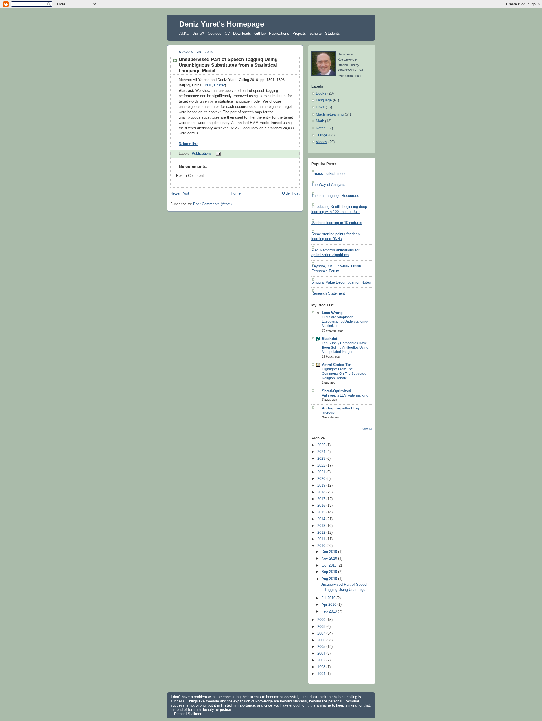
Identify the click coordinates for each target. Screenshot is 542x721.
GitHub (260, 33)
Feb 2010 (330, 611)
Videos (321, 142)
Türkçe (321, 135)
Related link (188, 144)
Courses (214, 33)
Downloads (242, 33)
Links (320, 107)
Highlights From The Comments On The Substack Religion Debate (344, 373)
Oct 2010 (330, 565)
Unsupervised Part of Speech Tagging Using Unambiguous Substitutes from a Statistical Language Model (228, 65)
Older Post (291, 193)
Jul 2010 (329, 598)
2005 (321, 647)
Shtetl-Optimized (336, 391)
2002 (321, 660)
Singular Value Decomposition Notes (341, 282)
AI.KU (184, 33)
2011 (321, 539)
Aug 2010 (330, 579)
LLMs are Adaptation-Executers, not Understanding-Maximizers (345, 321)
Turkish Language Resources (335, 196)
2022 (321, 465)
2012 (321, 533)
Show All (367, 428)
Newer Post (179, 193)
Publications (279, 33)
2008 (321, 627)
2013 (321, 526)
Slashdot (329, 339)
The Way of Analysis (328, 185)
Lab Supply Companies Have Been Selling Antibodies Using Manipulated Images (345, 347)
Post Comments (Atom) (212, 204)
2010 (321, 546)
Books (321, 93)
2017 (321, 499)
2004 (321, 653)
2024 (321, 452)
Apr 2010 (329, 605)
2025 (321, 445)
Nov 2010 (330, 559)
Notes (320, 128)
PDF (208, 85)
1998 (321, 667)
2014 (321, 519)
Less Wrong (332, 313)
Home (236, 193)
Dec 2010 (330, 552)
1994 (321, 674)
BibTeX (198, 33)
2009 (321, 620)
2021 (321, 472)
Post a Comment (190, 176)
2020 (321, 479)
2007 (321, 633)
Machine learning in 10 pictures (336, 223)
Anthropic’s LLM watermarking (345, 395)
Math (320, 121)
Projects (299, 33)
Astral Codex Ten (336, 365)
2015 (321, 512)
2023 (321, 459)
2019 (321, 485)
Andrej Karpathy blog (340, 408)
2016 (321, 505)
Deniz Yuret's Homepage (221, 24)
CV (227, 33)
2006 (321, 640)
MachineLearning (330, 114)
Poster (219, 85)
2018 (321, 492)
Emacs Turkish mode (328, 174)
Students (332, 33)
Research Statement (328, 293)
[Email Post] (217, 153)
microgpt (328, 413)
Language (324, 100)
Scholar (315, 33)
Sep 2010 (330, 572)
